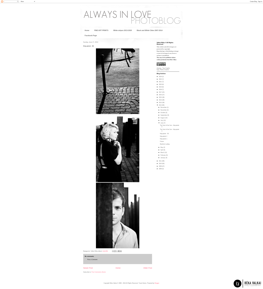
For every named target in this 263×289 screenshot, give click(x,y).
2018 (160, 89)
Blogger (157, 283)
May (161, 147)
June (162, 123)
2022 (160, 79)
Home (87, 30)
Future (162, 141)
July (161, 120)
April (162, 150)
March (162, 152)
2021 (160, 81)
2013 (160, 102)
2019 (160, 87)
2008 (160, 169)
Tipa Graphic (166, 68)
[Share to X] (117, 251)
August (162, 118)
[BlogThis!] (115, 251)
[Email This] (113, 251)
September (163, 115)
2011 (160, 161)
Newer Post (88, 268)
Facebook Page (91, 35)
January (163, 157)
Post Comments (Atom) (99, 272)
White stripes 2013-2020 (122, 30)
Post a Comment (92, 259)
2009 (160, 166)
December (163, 107)
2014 (160, 100)
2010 (160, 163)
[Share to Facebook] (119, 251)
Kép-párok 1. (164, 139)
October (163, 112)
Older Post (147, 268)
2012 (160, 105)
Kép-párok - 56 (164, 133)
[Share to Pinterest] (121, 251)
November (163, 110)
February (163, 155)
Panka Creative (164, 69)
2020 (160, 84)
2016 (160, 94)
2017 (160, 92)
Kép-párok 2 (163, 136)
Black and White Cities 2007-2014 (150, 30)
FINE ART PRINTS (101, 30)
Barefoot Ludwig (165, 144)
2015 (160, 97)
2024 (160, 76)
